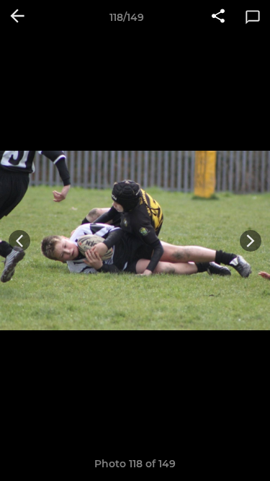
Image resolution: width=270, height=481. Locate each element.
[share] (218, 17)
